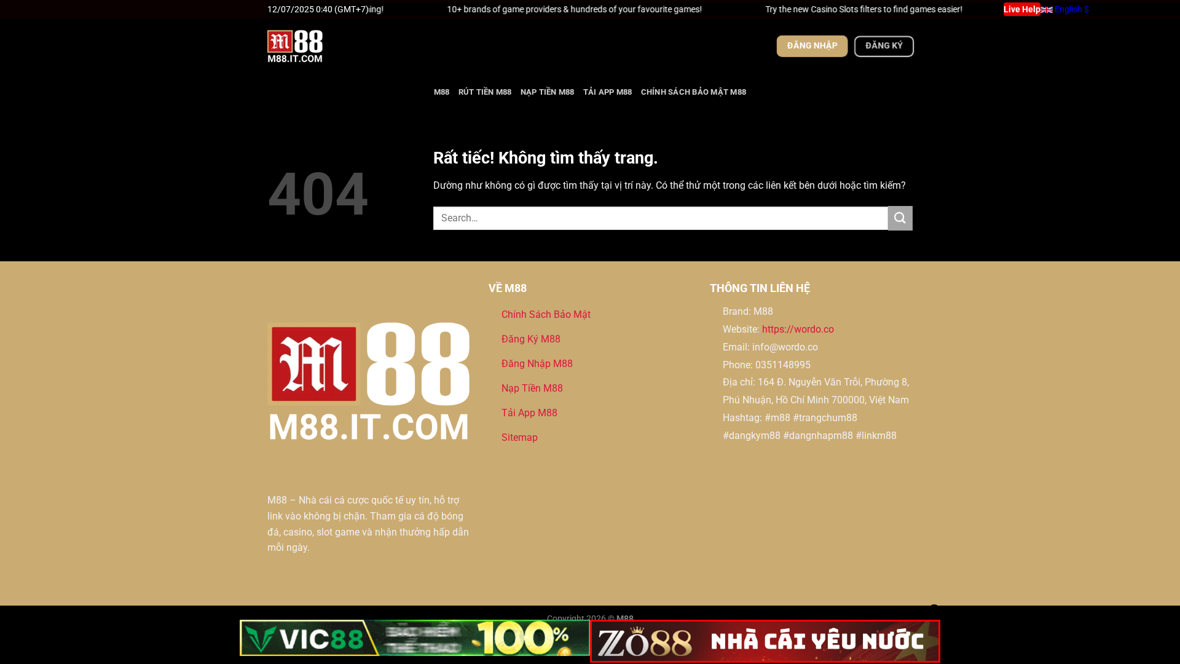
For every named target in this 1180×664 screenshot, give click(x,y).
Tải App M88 (607, 92)
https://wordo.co (798, 329)
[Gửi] (900, 218)
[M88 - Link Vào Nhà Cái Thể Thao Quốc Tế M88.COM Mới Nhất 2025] (328, 46)
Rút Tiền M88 (485, 92)
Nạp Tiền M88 (548, 92)
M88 (442, 92)
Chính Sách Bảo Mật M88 (694, 92)
